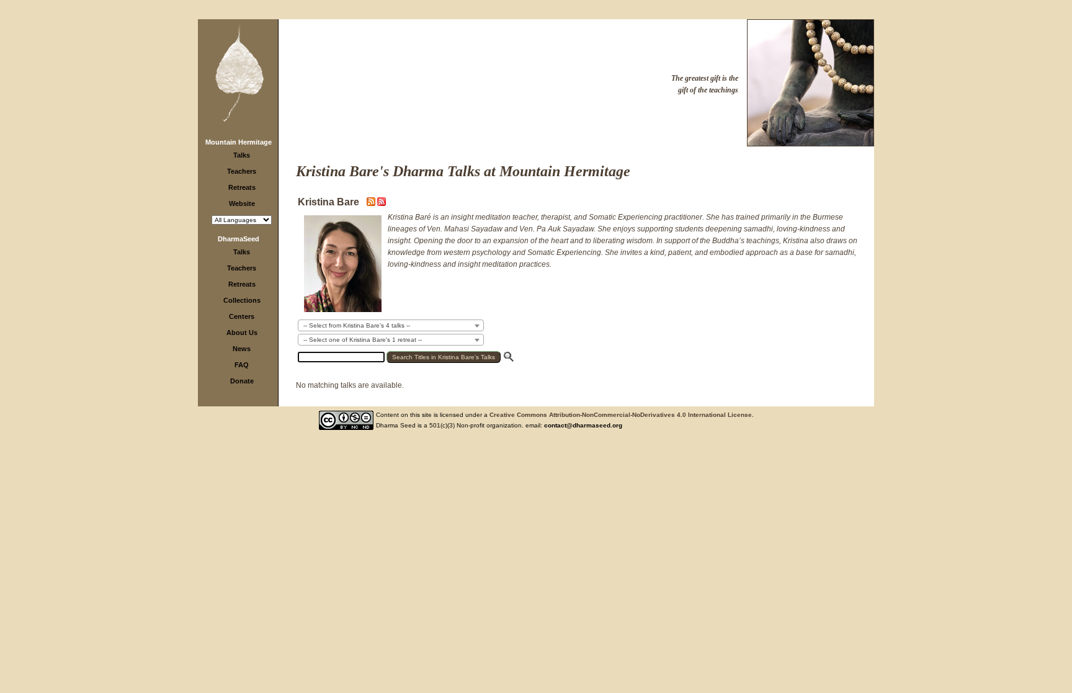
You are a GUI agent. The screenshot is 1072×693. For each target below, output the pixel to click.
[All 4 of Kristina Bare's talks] (381, 203)
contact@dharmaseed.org (583, 425)
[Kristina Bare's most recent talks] (372, 203)
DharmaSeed (238, 239)
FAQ (241, 365)
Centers (241, 316)
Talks (241, 155)
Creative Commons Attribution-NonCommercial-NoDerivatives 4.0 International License (620, 414)
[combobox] (391, 325)
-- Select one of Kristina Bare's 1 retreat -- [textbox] (362, 339)
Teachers (241, 171)
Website (242, 203)
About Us (241, 332)
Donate (242, 381)
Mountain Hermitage (238, 142)
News (242, 348)
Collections (242, 300)
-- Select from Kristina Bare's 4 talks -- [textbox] (356, 325)
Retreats (242, 187)
